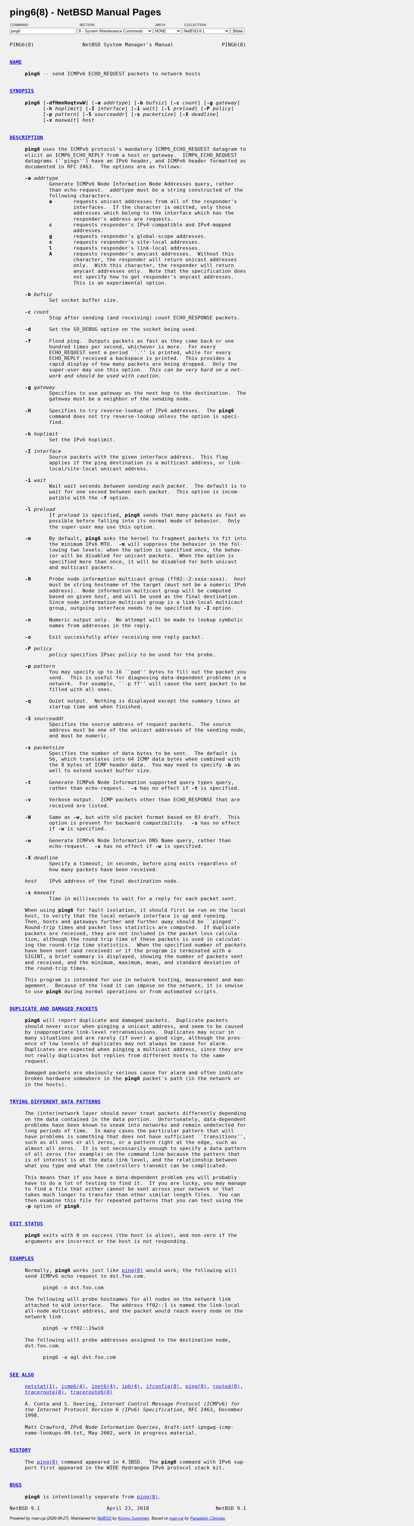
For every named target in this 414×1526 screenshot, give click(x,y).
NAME (16, 62)
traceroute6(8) (91, 1392)
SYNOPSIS (22, 91)
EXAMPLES (22, 1258)
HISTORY (20, 1450)
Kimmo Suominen (133, 1518)
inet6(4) (104, 1386)
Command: (21, 25)
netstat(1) (40, 1386)
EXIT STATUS (26, 1224)
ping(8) (132, 1270)
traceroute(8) (44, 1392)
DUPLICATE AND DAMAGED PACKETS (54, 1009)
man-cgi (176, 1518)
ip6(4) (131, 1386)
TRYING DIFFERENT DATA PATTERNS (55, 1102)
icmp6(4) (73, 1386)
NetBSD (104, 1518)
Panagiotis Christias (207, 1518)
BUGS (16, 1485)
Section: (88, 25)
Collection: (195, 25)
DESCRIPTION (26, 137)
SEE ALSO (22, 1375)
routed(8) (226, 1386)
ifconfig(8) (162, 1386)
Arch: (163, 25)
